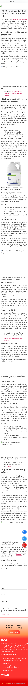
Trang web (4, 601)
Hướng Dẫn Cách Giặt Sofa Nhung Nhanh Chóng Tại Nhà (13, 93)
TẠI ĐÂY (9, 466)
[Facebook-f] (17, 1)
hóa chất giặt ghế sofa (20, 19)
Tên (2, 588)
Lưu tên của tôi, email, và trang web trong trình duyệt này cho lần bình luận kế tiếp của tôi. (14, 610)
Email (3, 594)
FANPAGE (5, 675)
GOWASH (19, 555)
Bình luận (4, 568)
